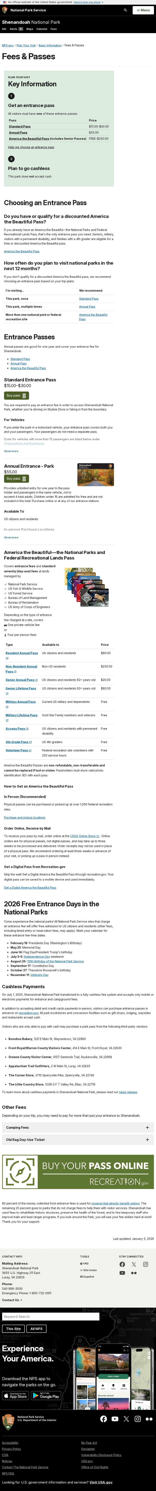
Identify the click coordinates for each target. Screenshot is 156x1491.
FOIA (5, 1455)
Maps (29, 28)
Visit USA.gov (101, 1482)
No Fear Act (89, 1442)
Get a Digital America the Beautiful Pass (30, 887)
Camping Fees (17, 1127)
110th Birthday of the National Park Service (55, 961)
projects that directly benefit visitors (116, 1203)
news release (128, 1092)
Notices (7, 1461)
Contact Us (11, 1300)
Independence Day (37, 956)
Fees (54, 28)
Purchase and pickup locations (24, 817)
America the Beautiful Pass (29, 138)
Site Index (90, 1270)
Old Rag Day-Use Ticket (25, 1140)
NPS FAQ (8, 1473)
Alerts (16, 28)
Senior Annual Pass (20, 680)
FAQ (86, 1263)
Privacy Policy (11, 1449)
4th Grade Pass (17, 742)
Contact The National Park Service (25, 1467)
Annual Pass (18, 132)
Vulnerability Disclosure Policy (101, 1455)
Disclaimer (88, 1449)
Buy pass (14, 395)
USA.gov (87, 1461)
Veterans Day (39, 975)
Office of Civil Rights (94, 1467)
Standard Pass (20, 126)
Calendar (41, 28)
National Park (31, 22)
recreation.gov (28, 1013)
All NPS (36, 1329)
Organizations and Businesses (24, 443)
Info (4, 28)
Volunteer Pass (17, 750)
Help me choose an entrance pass (31, 147)
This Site (13, 1329)
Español (88, 1276)
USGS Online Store (83, 836)
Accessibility (10, 1442)
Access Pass (16, 728)
